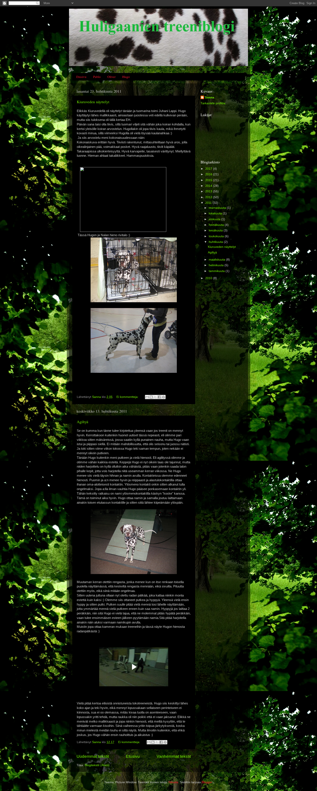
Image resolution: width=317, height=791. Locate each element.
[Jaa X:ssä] (155, 397)
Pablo (97, 76)
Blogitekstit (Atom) (97, 765)
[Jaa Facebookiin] (159, 397)
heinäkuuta (217, 224)
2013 (209, 191)
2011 (209, 202)
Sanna (209, 97)
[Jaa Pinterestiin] (163, 397)
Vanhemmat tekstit (174, 756)
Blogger (207, 782)
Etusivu (81, 76)
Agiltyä (82, 421)
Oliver (111, 76)
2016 (209, 174)
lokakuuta (216, 213)
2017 (209, 168)
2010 (209, 278)
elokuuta (215, 219)
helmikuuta (216, 265)
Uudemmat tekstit (93, 756)
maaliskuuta (217, 259)
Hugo (126, 76)
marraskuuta (218, 207)
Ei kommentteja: (127, 397)
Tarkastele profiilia (213, 103)
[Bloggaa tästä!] (151, 397)
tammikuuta (217, 271)
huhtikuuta (216, 242)
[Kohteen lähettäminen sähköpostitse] (147, 397)
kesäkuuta (216, 230)
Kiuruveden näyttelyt (93, 101)
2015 (209, 180)
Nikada (173, 782)
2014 (209, 185)
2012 (209, 197)
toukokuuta (217, 236)
